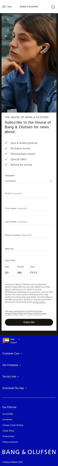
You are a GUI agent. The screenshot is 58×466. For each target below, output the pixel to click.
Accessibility (7, 414)
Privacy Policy (8, 436)
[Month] (22, 272)
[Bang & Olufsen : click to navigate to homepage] (29, 6)
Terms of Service (34, 314)
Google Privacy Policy (14, 314)
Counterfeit (7, 420)
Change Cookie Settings (12, 425)
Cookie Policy (8, 431)
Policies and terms (10, 442)
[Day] (10, 272)
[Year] (35, 272)
